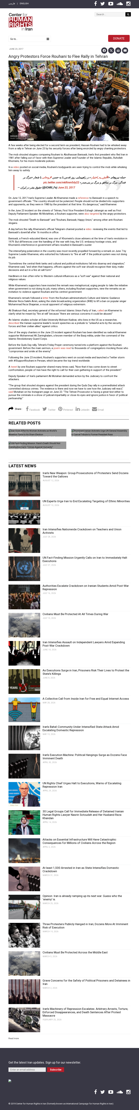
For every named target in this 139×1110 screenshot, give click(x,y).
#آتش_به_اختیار (99, 177)
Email (101, 409)
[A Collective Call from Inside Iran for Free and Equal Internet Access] (24, 709)
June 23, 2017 (66, 187)
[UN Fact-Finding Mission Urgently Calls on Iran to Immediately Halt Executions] (24, 568)
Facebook (34, 409)
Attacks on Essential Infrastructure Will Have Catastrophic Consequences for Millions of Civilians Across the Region (79, 841)
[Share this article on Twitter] (111, 50)
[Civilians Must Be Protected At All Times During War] (24, 625)
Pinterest (68, 409)
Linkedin (85, 409)
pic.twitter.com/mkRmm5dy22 (61, 182)
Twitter (52, 409)
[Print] (118, 50)
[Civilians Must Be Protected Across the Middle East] (24, 963)
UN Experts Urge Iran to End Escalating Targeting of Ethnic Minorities (86, 501)
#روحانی (47, 177)
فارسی (11, 3)
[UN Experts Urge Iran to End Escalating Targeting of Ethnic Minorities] (24, 512)
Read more (13, 1038)
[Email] (125, 50)
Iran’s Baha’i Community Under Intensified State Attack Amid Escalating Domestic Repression (81, 728)
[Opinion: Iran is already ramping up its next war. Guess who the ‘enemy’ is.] (24, 907)
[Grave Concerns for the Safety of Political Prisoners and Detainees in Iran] (24, 991)
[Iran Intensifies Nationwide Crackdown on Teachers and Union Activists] (24, 540)
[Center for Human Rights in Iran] (20, 22)
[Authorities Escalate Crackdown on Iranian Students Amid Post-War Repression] (24, 597)
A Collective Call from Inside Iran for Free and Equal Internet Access (86, 698)
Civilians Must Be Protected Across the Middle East (75, 952)
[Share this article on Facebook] (104, 50)
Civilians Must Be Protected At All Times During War (75, 614)
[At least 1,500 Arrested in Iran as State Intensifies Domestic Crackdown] (24, 879)
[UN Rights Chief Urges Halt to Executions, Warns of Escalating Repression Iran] (24, 794)
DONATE (119, 38)
